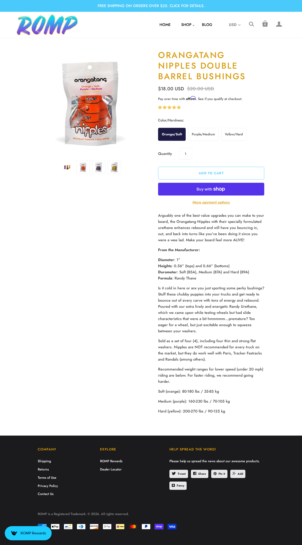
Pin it (221, 474)
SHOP (186, 24)
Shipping (44, 461)
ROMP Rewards (111, 461)
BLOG (207, 24)
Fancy (180, 485)
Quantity (165, 153)
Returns (43, 469)
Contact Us (46, 493)
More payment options (211, 202)
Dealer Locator (111, 469)
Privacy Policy (48, 485)
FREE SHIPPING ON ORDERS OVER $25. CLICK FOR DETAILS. (151, 5)
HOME (165, 24)
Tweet (182, 474)
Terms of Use (47, 477)
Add (240, 474)
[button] (170, 107)
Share (202, 474)
